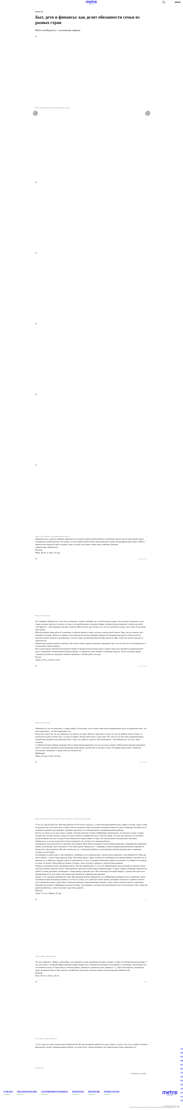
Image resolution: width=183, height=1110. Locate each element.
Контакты (78, 1092)
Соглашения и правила (54, 1092)
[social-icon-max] (17, 1106)
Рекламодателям (27, 1092)
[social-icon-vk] (5, 1106)
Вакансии (94, 1092)
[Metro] (91, 2)
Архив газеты (111, 1092)
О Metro (8, 1092)
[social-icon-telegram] (9, 1106)
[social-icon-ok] (13, 1106)
